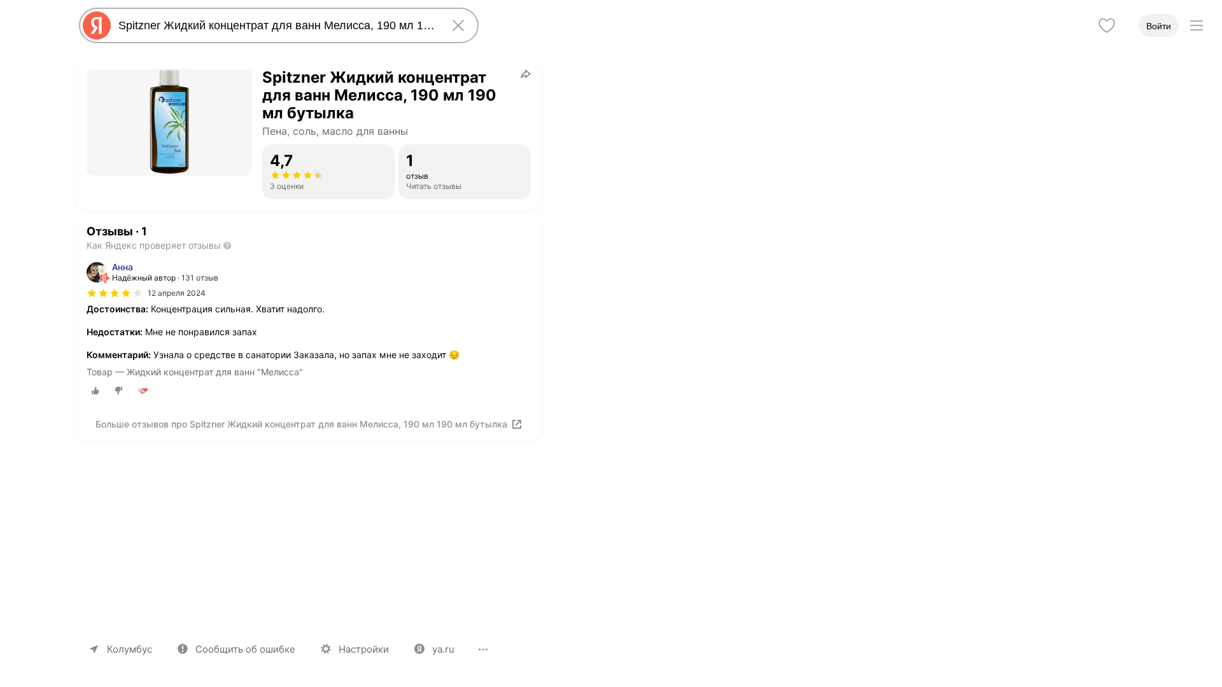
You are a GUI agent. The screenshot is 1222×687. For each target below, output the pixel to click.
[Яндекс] (97, 25)
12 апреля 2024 (177, 293)
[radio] (95, 390)
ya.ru (443, 649)
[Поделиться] (526, 74)
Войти (1158, 26)
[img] (115, 293)
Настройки (364, 649)
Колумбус (129, 649)
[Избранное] (1107, 25)
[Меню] (1196, 25)
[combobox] (276, 25)
